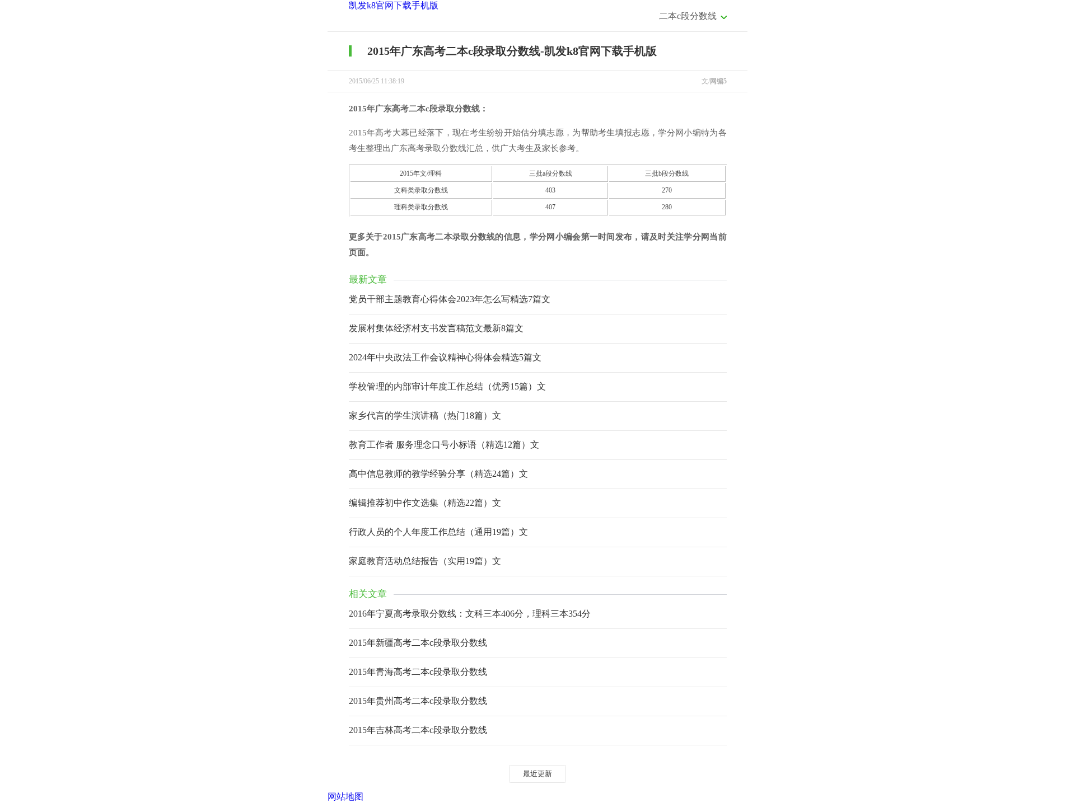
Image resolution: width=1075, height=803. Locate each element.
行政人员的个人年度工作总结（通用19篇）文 (438, 532)
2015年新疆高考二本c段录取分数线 (418, 642)
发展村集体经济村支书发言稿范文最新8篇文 (436, 328)
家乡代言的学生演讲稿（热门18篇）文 (425, 415)
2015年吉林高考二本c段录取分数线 (418, 730)
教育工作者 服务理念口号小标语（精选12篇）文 (444, 444)
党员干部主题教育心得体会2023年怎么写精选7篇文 (449, 299)
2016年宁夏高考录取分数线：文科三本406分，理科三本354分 (470, 613)
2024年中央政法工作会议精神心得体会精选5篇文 (445, 357)
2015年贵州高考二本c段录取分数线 (418, 701)
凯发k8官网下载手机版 (393, 5)
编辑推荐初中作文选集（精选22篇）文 (425, 503)
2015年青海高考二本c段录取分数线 (418, 672)
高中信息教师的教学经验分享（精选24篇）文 (438, 473)
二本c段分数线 (688, 16)
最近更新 (537, 773)
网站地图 (345, 796)
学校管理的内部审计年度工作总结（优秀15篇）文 (447, 386)
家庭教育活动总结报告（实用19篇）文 (425, 561)
